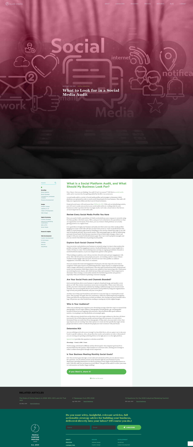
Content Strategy (46, 219)
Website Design (96, 442)
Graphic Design (45, 206)
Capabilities (119, 4)
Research (160, 4)
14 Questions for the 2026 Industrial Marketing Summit (147, 398)
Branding (43, 190)
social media (119, 192)
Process (147, 4)
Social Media (44, 227)
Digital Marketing (84, 86)
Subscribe (130, 427)
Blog (172, 4)
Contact (183, 4)
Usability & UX (45, 208)
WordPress (44, 246)
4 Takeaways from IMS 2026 (83, 398)
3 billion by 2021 (99, 204)
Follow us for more (97, 378)
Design (43, 204)
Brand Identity (45, 192)
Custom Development (47, 238)
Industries (134, 4)
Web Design (44, 213)
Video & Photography (47, 210)
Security (43, 244)
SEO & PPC (44, 225)
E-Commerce (44, 240)
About (107, 4)
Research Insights (46, 231)
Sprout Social (71, 339)
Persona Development (47, 200)
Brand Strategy (45, 194)
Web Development (46, 236)
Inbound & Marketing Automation (47, 222)
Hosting (43, 242)
